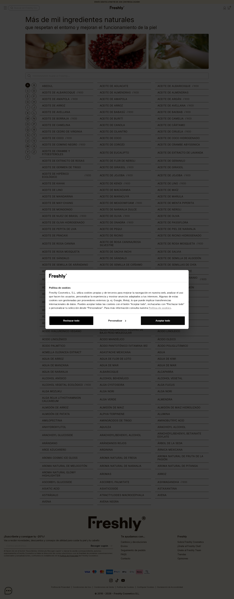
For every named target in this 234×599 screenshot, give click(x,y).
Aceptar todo (163, 320)
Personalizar (115, 320)
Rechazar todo (71, 320)
